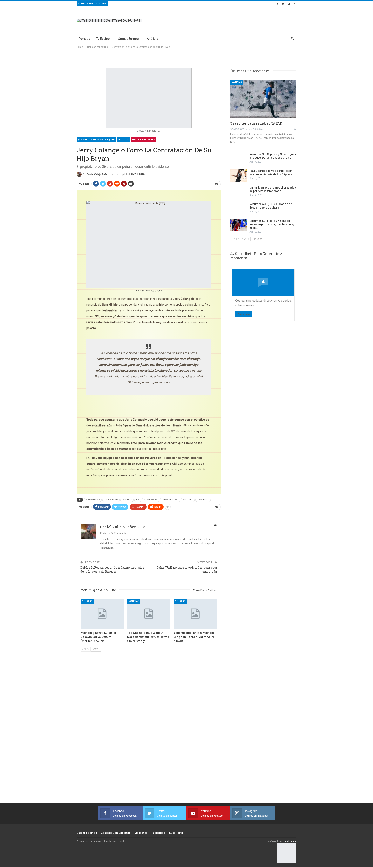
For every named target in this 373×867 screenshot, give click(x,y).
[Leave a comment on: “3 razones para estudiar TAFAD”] (295, 129)
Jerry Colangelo (111, 499)
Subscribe (244, 314)
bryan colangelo (93, 499)
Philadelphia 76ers (143, 139)
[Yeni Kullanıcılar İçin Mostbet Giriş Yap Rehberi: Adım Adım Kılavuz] (195, 614)
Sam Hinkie (188, 499)
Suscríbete (176, 832)
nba (137, 499)
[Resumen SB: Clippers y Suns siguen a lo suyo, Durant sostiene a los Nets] (238, 158)
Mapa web (140, 832)
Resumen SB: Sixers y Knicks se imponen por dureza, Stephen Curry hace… (272, 224)
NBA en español (150, 499)
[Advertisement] (225, 20)
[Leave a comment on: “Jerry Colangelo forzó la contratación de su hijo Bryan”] (217, 184)
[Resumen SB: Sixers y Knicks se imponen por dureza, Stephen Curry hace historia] (238, 225)
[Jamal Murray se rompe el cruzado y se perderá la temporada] (238, 192)
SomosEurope (128, 39)
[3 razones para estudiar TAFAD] (263, 99)
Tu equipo (103, 39)
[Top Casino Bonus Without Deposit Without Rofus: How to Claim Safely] (148, 614)
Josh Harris (127, 499)
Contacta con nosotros (116, 832)
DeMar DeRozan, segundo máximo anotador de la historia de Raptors (112, 569)
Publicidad (158, 832)
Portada (84, 39)
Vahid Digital (289, 841)
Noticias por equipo (103, 139)
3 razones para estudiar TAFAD (256, 123)
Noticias (123, 139)
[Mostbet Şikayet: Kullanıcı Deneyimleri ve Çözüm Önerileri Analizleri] (102, 614)
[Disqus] (149, 734)
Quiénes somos (87, 832)
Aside (83, 139)
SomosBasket (203, 499)
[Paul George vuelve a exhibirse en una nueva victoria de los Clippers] (238, 175)
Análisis (152, 39)
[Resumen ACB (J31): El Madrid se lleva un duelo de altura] (238, 208)
